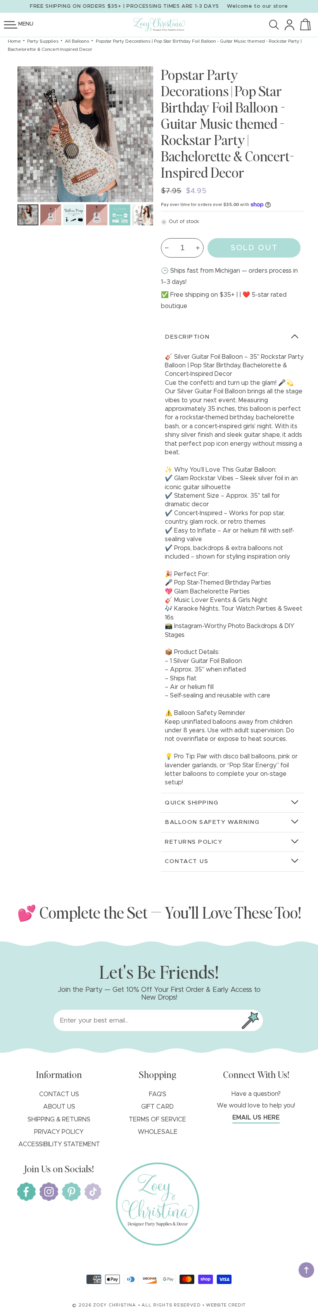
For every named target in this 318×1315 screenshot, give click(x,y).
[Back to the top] (306, 1270)
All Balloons (77, 41)
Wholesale (158, 1132)
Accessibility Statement (59, 1144)
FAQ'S (157, 1094)
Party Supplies (43, 41)
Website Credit (226, 1305)
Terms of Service (157, 1119)
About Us (59, 1107)
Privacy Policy (59, 1132)
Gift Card (157, 1107)
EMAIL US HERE (256, 1117)
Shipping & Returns (59, 1119)
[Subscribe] (250, 1020)
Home (14, 41)
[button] (10, 25)
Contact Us (59, 1094)
